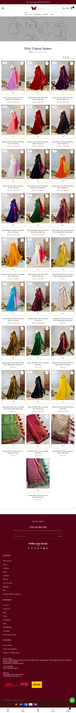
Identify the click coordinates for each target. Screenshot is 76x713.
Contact (51, 14)
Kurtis (5, 572)
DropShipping (37, 14)
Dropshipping (7, 627)
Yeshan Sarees (20, 700)
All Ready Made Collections (12, 594)
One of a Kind (7, 583)
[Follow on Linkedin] (38, 548)
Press (4, 623)
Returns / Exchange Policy (11, 653)
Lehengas (6, 568)
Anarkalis (6, 575)
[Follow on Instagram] (35, 548)
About (30, 14)
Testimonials (7, 620)
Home (25, 14)
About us (6, 605)
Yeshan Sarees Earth (9, 635)
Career (5, 616)
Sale (4, 590)
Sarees (5, 564)
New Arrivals (7, 561)
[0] (71, 8)
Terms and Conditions (10, 649)
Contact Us (6, 609)
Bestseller (6, 587)
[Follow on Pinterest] (41, 548)
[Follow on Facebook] (29, 548)
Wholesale (45, 14)
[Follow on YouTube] (44, 548)
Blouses (5, 579)
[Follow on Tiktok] (47, 548)
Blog (4, 612)
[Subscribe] (59, 536)
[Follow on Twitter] (32, 548)
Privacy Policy (7, 645)
